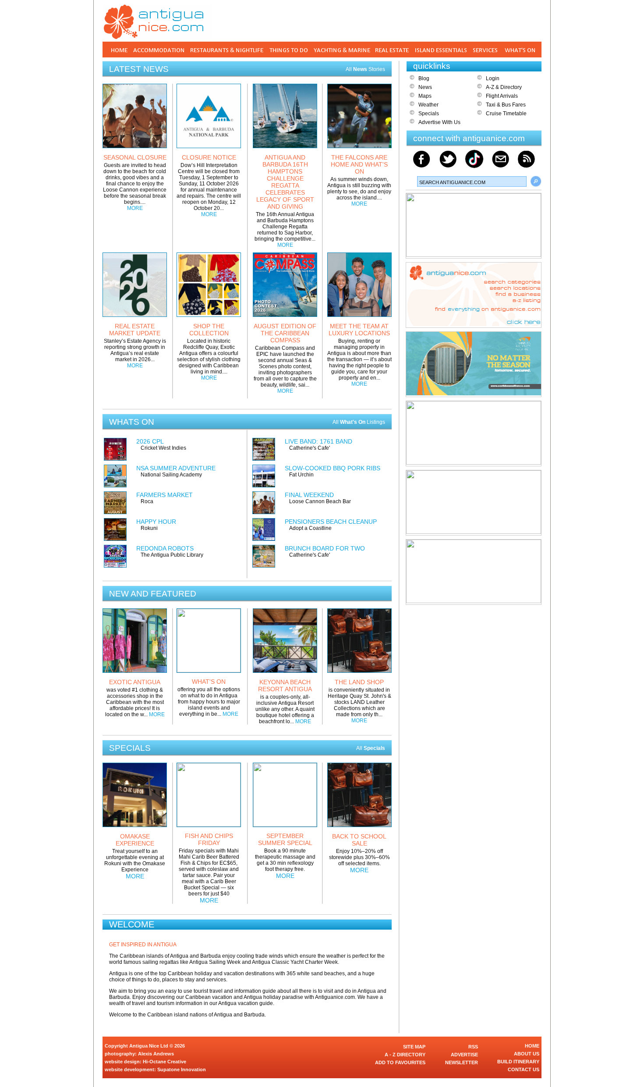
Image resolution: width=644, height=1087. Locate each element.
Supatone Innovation (181, 1069)
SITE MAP (414, 1046)
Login (492, 78)
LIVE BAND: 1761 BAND (318, 441)
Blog (423, 78)
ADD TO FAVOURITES (400, 1062)
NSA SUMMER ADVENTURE (176, 468)
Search (535, 181)
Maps (425, 96)
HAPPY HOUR (156, 521)
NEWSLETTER (461, 1062)
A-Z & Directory (504, 87)
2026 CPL (150, 441)
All (370, 748)
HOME (532, 1045)
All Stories (365, 69)
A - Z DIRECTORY (405, 1054)
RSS (473, 1046)
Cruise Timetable (506, 113)
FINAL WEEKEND (309, 494)
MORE (135, 208)
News (425, 87)
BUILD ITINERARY (518, 1061)
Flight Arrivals (502, 96)
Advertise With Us (439, 122)
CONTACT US (523, 1069)
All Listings (359, 422)
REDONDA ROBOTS (165, 548)
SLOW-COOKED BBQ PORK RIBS (332, 468)
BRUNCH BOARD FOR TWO (325, 548)
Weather (428, 105)
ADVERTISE (464, 1054)
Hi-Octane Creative (164, 1061)
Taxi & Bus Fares (506, 105)
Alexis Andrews (156, 1053)
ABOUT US (526, 1053)
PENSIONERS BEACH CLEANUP (331, 521)
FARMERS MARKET (164, 494)
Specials (428, 113)
